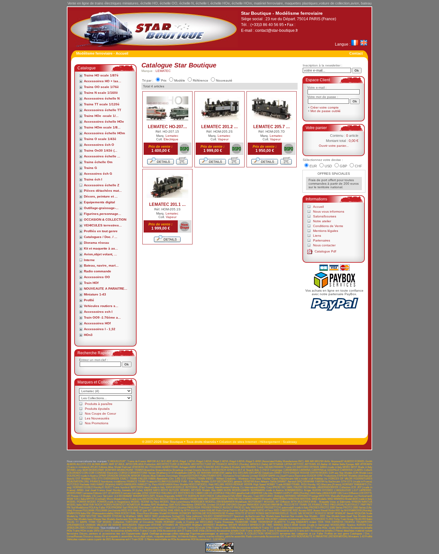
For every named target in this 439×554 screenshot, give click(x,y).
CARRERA (346, 470)
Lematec (172, 135)
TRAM (253, 522)
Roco (140, 513)
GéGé (273, 481)
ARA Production (147, 464)
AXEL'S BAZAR (205, 467)
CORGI (123, 472)
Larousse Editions (92, 493)
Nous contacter (324, 245)
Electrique (171, 139)
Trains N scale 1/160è (101, 92)
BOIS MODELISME (93, 470)
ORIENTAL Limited (204, 504)
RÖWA (260, 513)
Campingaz (276, 470)
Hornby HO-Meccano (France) (325, 484)
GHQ (299, 481)
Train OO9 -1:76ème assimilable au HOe (153, 539)
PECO (287, 504)
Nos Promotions (96, 423)
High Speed (259, 484)
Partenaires (321, 240)
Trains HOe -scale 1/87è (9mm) (332, 527)
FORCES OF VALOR (340, 478)
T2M (247, 519)
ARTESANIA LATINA (280, 464)
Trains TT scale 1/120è (102, 104)
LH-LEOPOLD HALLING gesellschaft (229, 493)
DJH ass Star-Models (341, 472)
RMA (117, 513)
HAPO (119, 484)
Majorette (169, 496)
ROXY (251, 513)
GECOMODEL (225, 481)
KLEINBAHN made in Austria (267, 490)
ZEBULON (73, 527)
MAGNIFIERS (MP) (144, 496)
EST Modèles (83, 478)
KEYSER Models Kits (203, 490)
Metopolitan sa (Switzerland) (356, 496)
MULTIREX (304, 501)
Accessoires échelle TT (102, 110)
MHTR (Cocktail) (96, 498)
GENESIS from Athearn (256, 481)
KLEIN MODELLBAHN (236, 490)
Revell (324, 510)
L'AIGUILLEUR (342, 490)
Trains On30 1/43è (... (100, 150)
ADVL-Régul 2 (197, 461)
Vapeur (223, 139)
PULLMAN (88, 510)
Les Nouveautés (97, 418)
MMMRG (339, 498)
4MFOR (151, 461)
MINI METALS (236, 498)
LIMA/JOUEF (329, 493)
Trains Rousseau (224, 522)
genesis (238, 481)
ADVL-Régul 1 (180, 461)
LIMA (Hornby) (301, 493)
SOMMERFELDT (223, 516)
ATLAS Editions (98, 467)
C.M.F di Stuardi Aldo (247, 470)
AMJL (121, 464)
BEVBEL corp (74, 470)
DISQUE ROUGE (299, 472)
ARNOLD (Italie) (259, 464)
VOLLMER (185, 524)
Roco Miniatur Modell (155, 513)
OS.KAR (220, 504)
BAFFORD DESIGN (308, 467)
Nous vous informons (328, 211)
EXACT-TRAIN (128, 478)
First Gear (255, 478)
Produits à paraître (98, 404)
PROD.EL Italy (242, 507)
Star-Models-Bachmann (115, 519)
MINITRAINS (280, 498)
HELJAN (219, 484)
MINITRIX (294, 498)
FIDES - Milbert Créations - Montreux (227, 478)
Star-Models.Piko (160, 519)
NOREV (107, 504)
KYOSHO (327, 490)
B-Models (234, 467)
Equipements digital (99, 202)
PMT (369, 504)
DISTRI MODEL (319, 472)
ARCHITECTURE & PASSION (174, 464)
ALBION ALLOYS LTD (79, 464)
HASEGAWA (165, 484)
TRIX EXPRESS (334, 522)
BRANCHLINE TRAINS (130, 470)
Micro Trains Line (132, 498)
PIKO (326, 504)
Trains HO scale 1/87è (101, 75)
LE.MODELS (115, 493)
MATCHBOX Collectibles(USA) (217, 496)
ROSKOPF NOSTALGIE (192, 513)
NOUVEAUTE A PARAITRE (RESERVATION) (322, 536)
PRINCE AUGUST (222, 507)
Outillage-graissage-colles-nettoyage (169, 533)
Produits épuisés (97, 408)
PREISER (206, 507)
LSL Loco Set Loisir (102, 496)
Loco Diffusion (350, 493)
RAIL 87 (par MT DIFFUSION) (150, 510)
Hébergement (270, 442)
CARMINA (304, 470)
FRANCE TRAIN (136, 481)
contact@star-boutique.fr (276, 30)
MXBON (356, 501)
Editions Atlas (148, 475)
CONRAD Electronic (106, 472)
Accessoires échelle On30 (231, 530)
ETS (100, 478)
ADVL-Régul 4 (230, 461)
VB (109, 524)
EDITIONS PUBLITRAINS (201, 475)
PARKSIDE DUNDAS (259, 504)
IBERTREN (136, 487)
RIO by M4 (341, 510)
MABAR (127, 496)
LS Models (85, 496)
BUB (214, 470)
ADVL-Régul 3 (213, 461)
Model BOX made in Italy (358, 498)
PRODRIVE (257, 507)
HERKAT (238, 484)
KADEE (148, 490)
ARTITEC (298, 464)
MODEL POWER (76, 501)
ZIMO (82, 527)
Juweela (126, 490)
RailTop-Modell (247, 510)
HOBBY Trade (274, 484)
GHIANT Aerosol (286, 481)
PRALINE (133, 507)
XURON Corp (364, 524)
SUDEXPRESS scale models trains (224, 519)
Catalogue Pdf (325, 251)
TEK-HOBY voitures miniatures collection (287, 519)
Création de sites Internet (238, 442)
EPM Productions (326, 475)
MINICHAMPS (253, 498)
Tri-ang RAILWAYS (297, 522)
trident (312, 522)
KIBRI (220, 490)
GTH (343, 481)
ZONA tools (92, 527)
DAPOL (192, 472)
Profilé (89, 300)
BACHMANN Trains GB (254, 467)
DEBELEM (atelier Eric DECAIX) (230, 472)
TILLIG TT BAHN (77, 522)
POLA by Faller (97, 507)
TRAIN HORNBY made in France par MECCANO (184, 522)
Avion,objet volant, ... (100, 254)
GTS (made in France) (359, 481)
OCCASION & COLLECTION (105, 219)
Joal (87, 490)
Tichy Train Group (344, 519)
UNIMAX (90, 524)
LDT (105, 493)
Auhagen (184, 467)
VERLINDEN (129, 524)
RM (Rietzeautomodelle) (99, 513)
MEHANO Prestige (307, 496)
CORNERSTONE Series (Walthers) (148, 472)
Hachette (84, 484)
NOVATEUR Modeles (138, 504)
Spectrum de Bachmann (247, 516)
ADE (169, 461)
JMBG (80, 490)
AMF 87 (113, 464)
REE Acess (313, 510)
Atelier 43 (326, 464)
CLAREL (358, 470)
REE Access (300, 510)
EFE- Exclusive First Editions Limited (237, 475)
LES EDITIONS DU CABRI (187, 493)
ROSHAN (172, 513)
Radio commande (97, 271)
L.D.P (355, 490)
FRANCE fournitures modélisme (108, 481)
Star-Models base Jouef (339, 516)
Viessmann (144, 524)
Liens (317, 235)
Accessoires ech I (98, 311)
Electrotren (301, 475)
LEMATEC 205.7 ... (271, 126)
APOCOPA (132, 464)
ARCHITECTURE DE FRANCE (209, 464)
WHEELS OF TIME (261, 524)
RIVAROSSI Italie (76, 513)
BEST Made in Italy (361, 467)
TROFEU (349, 522)
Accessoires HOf (97, 323)
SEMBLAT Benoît (344, 513)
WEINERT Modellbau (215, 524)
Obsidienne (187, 504)
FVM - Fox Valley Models (195, 481)
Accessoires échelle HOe (104, 121)
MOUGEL (269, 501)
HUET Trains (112, 487)
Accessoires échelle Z (101, 185)
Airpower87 (337, 461)
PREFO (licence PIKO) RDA (184, 507)
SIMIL (140, 516)
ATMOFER (138, 467)
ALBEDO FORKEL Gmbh (358, 461)
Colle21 (368, 470)
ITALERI (297, 487)
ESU (94, 478)
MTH (294, 501)
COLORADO (74, 472)
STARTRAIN (178, 519)
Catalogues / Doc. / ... (100, 237)
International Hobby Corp (258, 487)
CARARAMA (290, 470)
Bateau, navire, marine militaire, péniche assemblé (217, 536)
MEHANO (290, 496)
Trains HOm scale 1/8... (102, 127)
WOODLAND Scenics (342, 524)
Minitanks (267, 498)
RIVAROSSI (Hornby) (360, 510)
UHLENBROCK (76, 524)
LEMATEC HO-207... (167, 126)
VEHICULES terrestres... (103, 225)
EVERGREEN (111, 478)
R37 (130, 510)
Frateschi (152, 481)
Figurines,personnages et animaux (209, 533)
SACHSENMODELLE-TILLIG (280, 513)
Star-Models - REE (314, 516)
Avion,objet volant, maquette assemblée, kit (157, 536)
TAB (252, 519)
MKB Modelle (319, 498)
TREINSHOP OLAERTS (272, 522)
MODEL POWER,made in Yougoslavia (108, 501)
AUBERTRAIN (170, 467)
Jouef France (97, 490)
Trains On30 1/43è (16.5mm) (200, 530)
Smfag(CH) (178, 516)
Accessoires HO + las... (102, 81)
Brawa (159, 470)
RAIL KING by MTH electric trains (187, 510)
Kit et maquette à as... (101, 248)
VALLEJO (102, 524)
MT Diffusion (283, 501)
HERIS (229, 484)
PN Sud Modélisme (77, 507)
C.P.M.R (264, 470)
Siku (99, 516)
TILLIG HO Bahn (363, 519)
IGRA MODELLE (175, 487)
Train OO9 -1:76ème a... (102, 317)
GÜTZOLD (73, 484)
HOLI (304, 484)
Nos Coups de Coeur (100, 413)
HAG (93, 484)
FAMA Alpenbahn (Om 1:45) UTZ (167, 478)
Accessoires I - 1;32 (99, 329)
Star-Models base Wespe (87, 519)
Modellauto (241, 501)
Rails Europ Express (227, 510)
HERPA (248, 484)
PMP (363, 504)
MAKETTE (181, 496)
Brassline (149, 470)
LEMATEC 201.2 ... (219, 126)
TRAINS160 (241, 522)
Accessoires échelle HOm (104, 133)
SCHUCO (320, 513)
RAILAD (210, 510)
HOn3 (88, 335)
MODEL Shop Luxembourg (175, 501)
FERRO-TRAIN (196, 478)
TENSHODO (318, 519)
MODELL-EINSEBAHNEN (220, 501)
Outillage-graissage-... (101, 208)
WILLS (287, 524)
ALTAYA (96, 464)
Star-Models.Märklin (139, 519)
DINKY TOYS (281, 472)
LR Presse (72, 496)
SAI (300, 513)
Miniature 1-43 (95, 294)
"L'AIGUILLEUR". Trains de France (126, 461)
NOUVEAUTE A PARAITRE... (105, 288)
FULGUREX (173, 481)
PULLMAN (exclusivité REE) (111, 510)
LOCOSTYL (365, 493)
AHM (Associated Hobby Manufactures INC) (279, 461)
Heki (211, 484)
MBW (239, 496)
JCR (353, 487)
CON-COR (88, 472)
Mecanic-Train (251, 496)
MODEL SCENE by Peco (145, 501)
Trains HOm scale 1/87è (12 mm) (91, 530)
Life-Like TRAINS (272, 493)
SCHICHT (308, 513)
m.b (116, 496)
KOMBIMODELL (294, 490)
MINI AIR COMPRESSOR (212, 498)
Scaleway (290, 442)
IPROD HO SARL (282, 487)
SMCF (147, 516)
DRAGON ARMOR (129, 475)
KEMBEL (185, 490)
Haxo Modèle (180, 484)
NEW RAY (88, 504)
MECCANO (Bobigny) (272, 496)
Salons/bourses (324, 216)
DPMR (102, 475)
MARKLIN (193, 496)
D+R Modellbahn (177, 472)
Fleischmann (286, 478)
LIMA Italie (315, 493)
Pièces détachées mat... (103, 190)
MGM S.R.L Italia (76, 498)
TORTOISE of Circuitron (139, 522)
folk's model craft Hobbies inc (311, 478)
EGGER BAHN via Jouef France (276, 475)
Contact (356, 53)
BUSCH (221, 470)
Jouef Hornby (113, 490)
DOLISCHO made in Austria (82, 475)
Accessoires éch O (99, 144)
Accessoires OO (97, 277)
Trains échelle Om (98, 162)
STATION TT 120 (195, 519)
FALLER (143, 478)
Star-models (296, 516)
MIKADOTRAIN (188, 498)
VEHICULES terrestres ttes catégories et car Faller (293, 533)
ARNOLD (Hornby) (238, 464)
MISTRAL (305, 498)
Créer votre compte (324, 107)
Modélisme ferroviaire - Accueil (102, 53)
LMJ (339, 493)
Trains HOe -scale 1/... (101, 116)
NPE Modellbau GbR (162, 504)
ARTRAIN (310, 464)
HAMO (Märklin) (105, 484)
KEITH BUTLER (170, 490)
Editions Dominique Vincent (171, 475)
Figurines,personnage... (102, 213)
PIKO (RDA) (337, 504)
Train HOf (91, 283)
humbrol (125, 487)
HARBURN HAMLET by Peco (140, 484)
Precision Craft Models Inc (153, 507)
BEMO (346, 467)
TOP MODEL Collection (110, 522)
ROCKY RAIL (128, 513)
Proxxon (77, 510)
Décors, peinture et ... (101, 196)
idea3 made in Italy (154, 487)
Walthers (197, 524)
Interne (89, 260)
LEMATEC (163, 71)
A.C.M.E (161, 461)
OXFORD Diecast (236, 504)
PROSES (314, 507)
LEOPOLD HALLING (160, 493)
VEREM (116, 524)
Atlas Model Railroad (119, 467)
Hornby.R (99, 487)
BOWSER (110, 470)
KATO (156, 490)
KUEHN (316, 490)
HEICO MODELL (198, 484)
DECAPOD (255, 472)
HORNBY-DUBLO (83, 487)
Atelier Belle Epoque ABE (346, 464)
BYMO (231, 470)
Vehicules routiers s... (101, 306)
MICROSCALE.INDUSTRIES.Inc (160, 498)
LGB (205, 493)
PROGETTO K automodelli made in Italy (286, 507)
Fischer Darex (270, 478)
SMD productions (161, 516)
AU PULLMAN (153, 467)
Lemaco (127, 493)
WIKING (278, 524)
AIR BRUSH (317, 461)
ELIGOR (312, 475)
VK (176, 524)
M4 (120, 496)
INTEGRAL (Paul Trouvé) (199, 487)
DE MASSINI (204, 472)
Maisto (160, 496)
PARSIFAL (277, 504)
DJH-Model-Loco (362, 472)
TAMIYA (259, 519)
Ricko (331, 510)
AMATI (104, 464)
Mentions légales (325, 231)
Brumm (206, 470)
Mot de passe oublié (325, 111)
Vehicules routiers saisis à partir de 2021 (89, 539)
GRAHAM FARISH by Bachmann (321, 481)
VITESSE (156, 524)
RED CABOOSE (283, 510)
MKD (330, 498)
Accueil (318, 206)
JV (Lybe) (137, 490)
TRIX (320, 522)
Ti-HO (329, 519)
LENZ (145, 493)
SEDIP (330, 513)
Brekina (167, 470)
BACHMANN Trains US (282, 467)
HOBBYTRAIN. (291, 484)
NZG (177, 504)
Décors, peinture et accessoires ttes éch (102, 533)
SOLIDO (207, 516)
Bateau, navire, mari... (101, 265)
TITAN (91, 522)
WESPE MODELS (238, 524)
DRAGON (112, 475)
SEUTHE (91, 516)
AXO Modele (221, 467)
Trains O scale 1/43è (100, 139)
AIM (307, 461)
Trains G (90, 168)
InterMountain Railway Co (229, 487)
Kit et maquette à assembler (117, 536)
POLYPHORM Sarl (116, 507)
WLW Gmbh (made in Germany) (310, 524)
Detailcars (267, 472)
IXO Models (310, 487)
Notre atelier (322, 221)
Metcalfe (335, 496)
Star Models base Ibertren (275, 516)
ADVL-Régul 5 (246, 461)
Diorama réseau (96, 242)
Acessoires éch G (98, 173)
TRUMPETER (364, 522)
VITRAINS (168, 524)
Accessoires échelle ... (102, 156)
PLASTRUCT (352, 504)
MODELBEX (197, 501)
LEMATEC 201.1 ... (167, 204)
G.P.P (213, 481)
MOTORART (255, 501)
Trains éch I (93, 179)
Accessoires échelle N (102, 98)
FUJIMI (161, 481)
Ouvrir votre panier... (334, 145)
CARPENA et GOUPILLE (325, 470)
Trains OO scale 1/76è (101, 87)
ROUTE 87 (241, 513)
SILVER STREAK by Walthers (119, 516)
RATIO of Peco (265, 510)
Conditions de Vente (328, 226)
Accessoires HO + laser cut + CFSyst (165, 527)
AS (318, 464)
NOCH (99, 504)
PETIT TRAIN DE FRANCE (307, 504)
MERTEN (324, 496)
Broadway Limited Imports (187, 470)
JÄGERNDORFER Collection (333, 487)
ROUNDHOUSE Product (220, 513)
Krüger (307, 490)
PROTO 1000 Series (331, 507)
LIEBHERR (256, 493)
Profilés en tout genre (101, 231)
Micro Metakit (114, 498)
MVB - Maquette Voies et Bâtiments (330, 501)
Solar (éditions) (194, 516)
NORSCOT (119, 504)
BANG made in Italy (331, 467)
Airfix (327, 461)
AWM (192, 467)
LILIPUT (287, 493)
